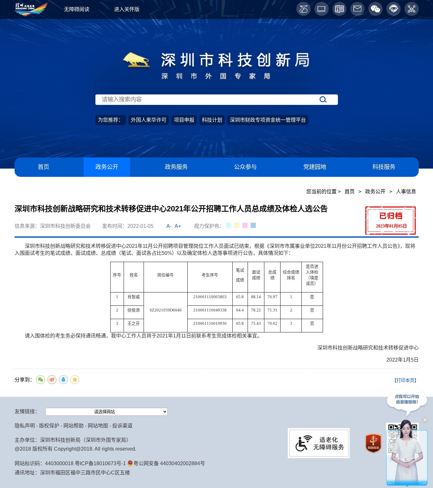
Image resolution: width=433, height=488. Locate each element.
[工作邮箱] (357, 9)
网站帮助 (73, 425)
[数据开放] (303, 9)
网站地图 (98, 425)
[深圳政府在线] (31, 14)
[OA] (340, 9)
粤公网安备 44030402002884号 (169, 463)
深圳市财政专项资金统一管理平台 (268, 120)
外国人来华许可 (148, 120)
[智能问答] (393, 9)
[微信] (375, 9)
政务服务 (176, 167)
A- (168, 226)
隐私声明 (25, 425)
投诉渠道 (122, 425)
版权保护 (49, 425)
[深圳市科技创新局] (216, 82)
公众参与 (245, 167)
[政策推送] (411, 9)
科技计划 (212, 120)
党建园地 (314, 167)
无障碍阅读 (76, 9)
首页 (43, 167)
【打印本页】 (405, 380)
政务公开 (106, 167)
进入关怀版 (126, 9)
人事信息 (406, 191)
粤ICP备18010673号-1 (100, 463)
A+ (178, 226)
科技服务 (383, 167)
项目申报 (184, 120)
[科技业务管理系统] (321, 9)
